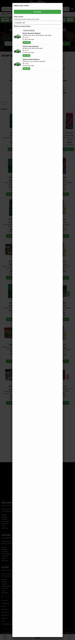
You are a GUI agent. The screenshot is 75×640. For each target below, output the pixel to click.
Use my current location (22, 26)
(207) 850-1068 (29, 65)
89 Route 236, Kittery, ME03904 (33, 48)
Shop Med (26, 42)
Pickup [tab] (38, 12)
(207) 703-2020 (29, 52)
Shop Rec (26, 55)
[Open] (60, 22)
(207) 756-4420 (29, 39)
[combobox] (36, 22)
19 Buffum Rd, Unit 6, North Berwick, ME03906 (37, 35)
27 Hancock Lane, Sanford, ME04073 (34, 61)
